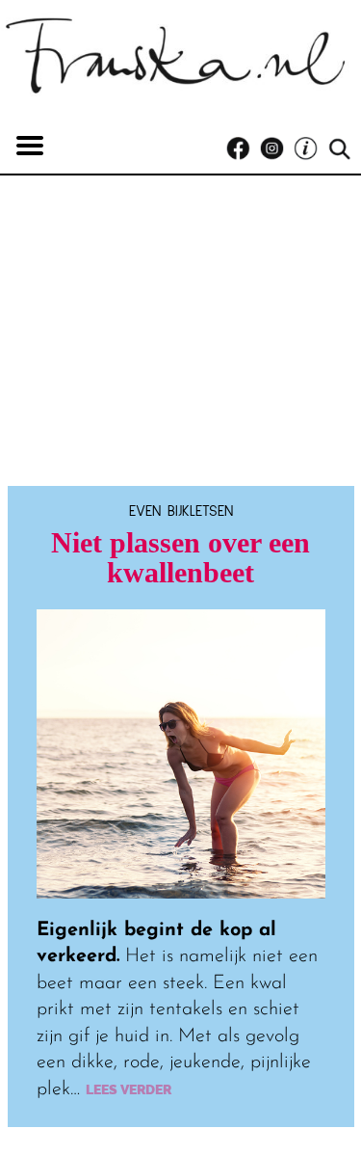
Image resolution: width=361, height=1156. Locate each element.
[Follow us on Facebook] (243, 149)
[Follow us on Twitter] (310, 149)
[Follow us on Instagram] (277, 149)
